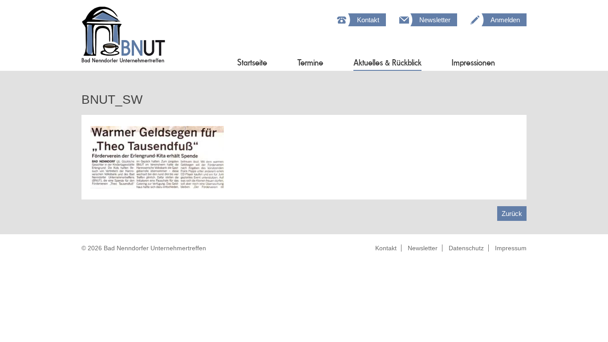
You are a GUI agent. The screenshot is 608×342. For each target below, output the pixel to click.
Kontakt (368, 20)
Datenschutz (466, 248)
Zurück (512, 213)
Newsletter (434, 20)
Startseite (252, 62)
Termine (310, 62)
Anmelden (505, 20)
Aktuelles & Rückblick (387, 62)
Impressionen (473, 62)
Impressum (511, 248)
